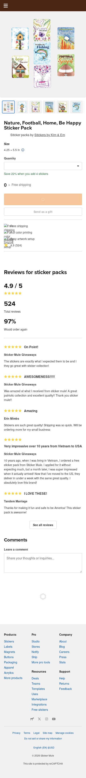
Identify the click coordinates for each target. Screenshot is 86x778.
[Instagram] (46, 719)
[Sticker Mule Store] (32, 719)
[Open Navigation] (5, 5)
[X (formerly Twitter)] (39, 719)
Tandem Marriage (15, 501)
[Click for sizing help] (22, 150)
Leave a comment (16, 549)
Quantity (10, 158)
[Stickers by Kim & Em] (6, 135)
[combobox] (43, 166)
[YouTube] (53, 719)
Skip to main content (3, 3)
